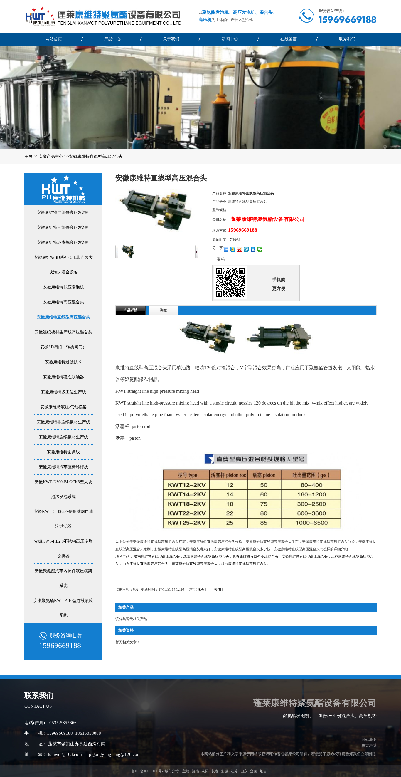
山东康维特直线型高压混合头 (145, 564)
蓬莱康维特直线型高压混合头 (195, 564)
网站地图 (368, 739)
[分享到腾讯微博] (246, 249)
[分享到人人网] (253, 249)
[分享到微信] (259, 249)
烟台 (263, 771)
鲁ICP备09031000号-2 (148, 771)
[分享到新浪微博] (239, 249)
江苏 (234, 771)
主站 (185, 771)
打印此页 (197, 590)
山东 (243, 771)
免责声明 (369, 745)
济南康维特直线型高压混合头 (157, 556)
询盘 (163, 310)
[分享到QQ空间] (232, 249)
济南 (195, 771)
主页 (28, 156)
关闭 (217, 590)
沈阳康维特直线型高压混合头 (206, 556)
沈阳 (205, 771)
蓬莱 (253, 771)
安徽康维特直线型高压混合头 (95, 156)
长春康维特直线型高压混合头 (255, 556)
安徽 (224, 771)
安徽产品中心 (50, 156)
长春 (214, 771)
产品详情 (131, 310)
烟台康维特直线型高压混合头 (244, 564)
